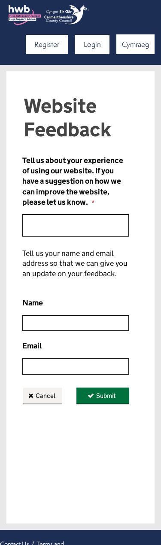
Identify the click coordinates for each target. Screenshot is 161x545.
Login (92, 44)
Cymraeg (135, 44)
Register (46, 44)
